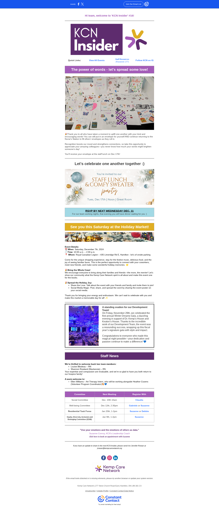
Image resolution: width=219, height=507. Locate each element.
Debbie (145, 411)
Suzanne (145, 405)
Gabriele (133, 405)
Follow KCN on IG (145, 60)
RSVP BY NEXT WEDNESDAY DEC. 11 (109, 210)
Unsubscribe (90, 491)
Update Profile (102, 491)
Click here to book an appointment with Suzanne (109, 437)
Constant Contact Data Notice (122, 491)
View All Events (97, 60)
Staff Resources (122, 59)
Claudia (139, 400)
